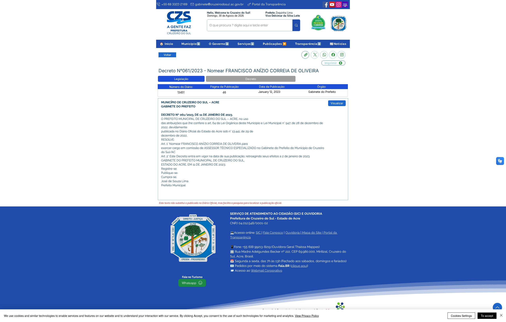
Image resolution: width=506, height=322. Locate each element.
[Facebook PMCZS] (326, 5)
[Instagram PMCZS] (339, 5)
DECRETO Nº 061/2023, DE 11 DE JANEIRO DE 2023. (197, 115)
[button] (191, 44)
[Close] (501, 316)
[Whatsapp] (324, 55)
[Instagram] (341, 55)
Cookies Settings (461, 316)
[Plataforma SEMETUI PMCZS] (345, 5)
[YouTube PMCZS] (332, 5)
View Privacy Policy (307, 316)
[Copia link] (305, 55)
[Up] (497, 307)
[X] (314, 55)
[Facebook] (333, 55)
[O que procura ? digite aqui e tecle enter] (296, 25)
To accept (487, 316)
